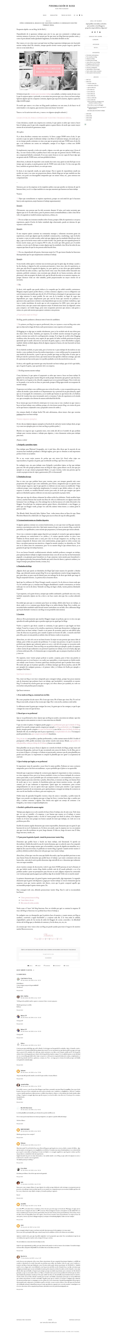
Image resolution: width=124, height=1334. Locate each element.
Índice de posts (66, 15)
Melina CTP (24, 1016)
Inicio (44, 15)
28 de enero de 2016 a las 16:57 (31, 1045)
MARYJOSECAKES (25, 1129)
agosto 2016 (90, 87)
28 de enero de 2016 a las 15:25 (31, 1017)
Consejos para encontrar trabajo (96, 110)
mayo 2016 (90, 93)
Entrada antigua (74, 1319)
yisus (22, 1225)
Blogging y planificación (93, 64)
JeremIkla (23, 1204)
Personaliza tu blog (92, 57)
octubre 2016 (91, 83)
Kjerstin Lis (24, 1256)
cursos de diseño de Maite (70, 729)
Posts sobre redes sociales (94, 71)
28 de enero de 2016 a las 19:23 (31, 1086)
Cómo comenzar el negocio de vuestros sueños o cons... (95, 102)
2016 (87, 81)
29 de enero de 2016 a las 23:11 (31, 1145)
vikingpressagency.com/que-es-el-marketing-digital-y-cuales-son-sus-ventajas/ (53, 1216)
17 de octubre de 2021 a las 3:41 (31, 1258)
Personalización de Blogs (62, 5)
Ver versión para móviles (48, 1322)
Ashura (23, 1043)
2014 (87, 115)
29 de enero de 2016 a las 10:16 (31, 1109)
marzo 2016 (90, 95)
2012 (87, 119)
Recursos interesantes (93, 65)
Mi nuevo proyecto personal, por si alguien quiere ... (96, 108)
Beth (22, 1182)
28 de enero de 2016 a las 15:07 (31, 998)
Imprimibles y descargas (93, 69)
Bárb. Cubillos (24, 996)
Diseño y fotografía (92, 67)
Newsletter (54, 15)
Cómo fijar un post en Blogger (95, 105)
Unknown (23, 1070)
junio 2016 (90, 91)
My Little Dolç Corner (26, 1108)
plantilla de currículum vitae (39, 1247)
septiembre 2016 (92, 85)
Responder (20, 990)
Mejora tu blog (90, 58)
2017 (87, 79)
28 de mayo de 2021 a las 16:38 (31, 1205)
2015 (87, 113)
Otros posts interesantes (94, 72)
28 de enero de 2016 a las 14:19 (31, 980)
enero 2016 (90, 99)
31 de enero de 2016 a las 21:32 (31, 1184)
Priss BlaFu (24, 1168)
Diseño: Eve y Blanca (72, 1331)
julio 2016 (90, 89)
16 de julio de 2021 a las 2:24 (30, 1227)
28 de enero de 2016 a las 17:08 (31, 1072)
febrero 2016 (91, 97)
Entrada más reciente (24, 1319)
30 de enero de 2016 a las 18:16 (31, 1170)
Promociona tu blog (92, 60)
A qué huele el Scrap (26, 978)
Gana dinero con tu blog (93, 62)
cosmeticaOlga (25, 1084)
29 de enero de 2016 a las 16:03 (31, 1131)
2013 (87, 117)
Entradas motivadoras (93, 55)
